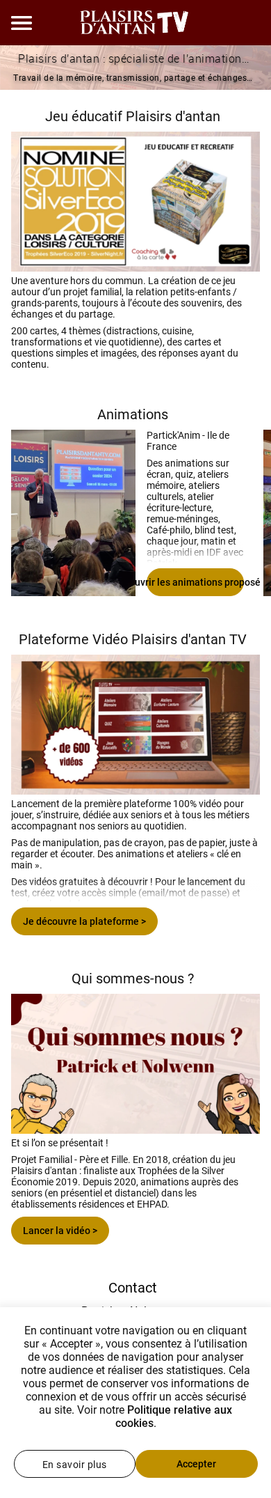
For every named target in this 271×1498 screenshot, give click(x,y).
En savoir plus (74, 1464)
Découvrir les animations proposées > (195, 582)
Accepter (196, 1463)
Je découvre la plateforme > (84, 921)
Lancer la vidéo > (60, 1230)
